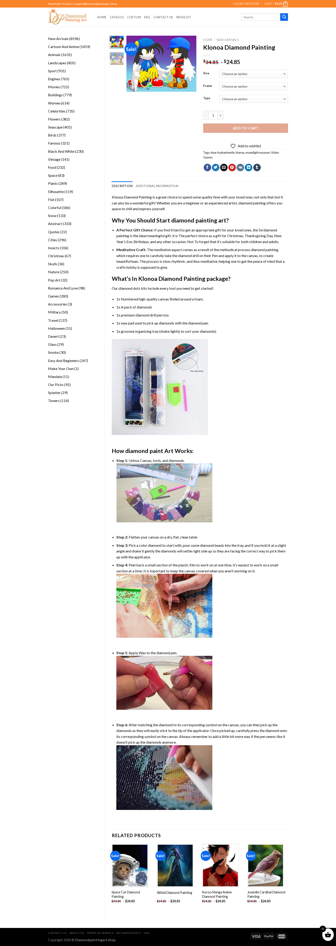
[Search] (284, 17)
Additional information (157, 186)
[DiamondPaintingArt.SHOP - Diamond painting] (67, 17)
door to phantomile (223, 152)
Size (206, 73)
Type (206, 98)
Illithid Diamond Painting (174, 893)
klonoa (240, 152)
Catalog (117, 17)
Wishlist (183, 17)
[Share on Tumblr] (257, 168)
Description (122, 186)
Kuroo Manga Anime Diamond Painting (217, 894)
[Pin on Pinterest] (232, 168)
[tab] (122, 185)
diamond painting (252, 203)
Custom (134, 17)
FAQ (147, 17)
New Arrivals (228, 40)
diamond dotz (129, 288)
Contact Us (163, 17)
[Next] (189, 63)
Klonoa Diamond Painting (132, 197)
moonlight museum (257, 152)
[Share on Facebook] (207, 168)
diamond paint (144, 450)
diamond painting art (198, 220)
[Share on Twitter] (215, 168)
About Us (76, 933)
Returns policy (129, 933)
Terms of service (100, 933)
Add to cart (246, 128)
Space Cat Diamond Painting (126, 894)
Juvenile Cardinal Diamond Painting (266, 894)
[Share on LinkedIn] (248, 168)
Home (102, 17)
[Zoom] (132, 86)
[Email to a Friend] (224, 168)
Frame (207, 86)
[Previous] (134, 63)
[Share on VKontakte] (240, 168)
